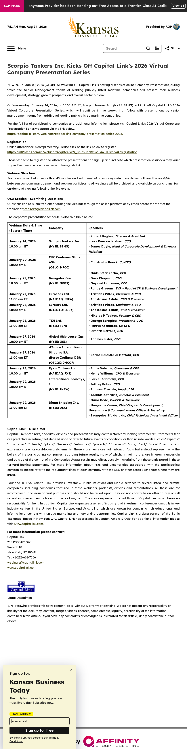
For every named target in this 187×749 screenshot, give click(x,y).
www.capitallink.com (21, 567)
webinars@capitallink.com (25, 562)
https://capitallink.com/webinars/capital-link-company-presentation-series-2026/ (65, 134)
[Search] (148, 48)
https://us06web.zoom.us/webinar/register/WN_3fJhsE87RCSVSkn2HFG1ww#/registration (72, 152)
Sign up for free (39, 730)
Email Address (21, 714)
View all (178, 5)
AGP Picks (12, 6)
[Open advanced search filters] (156, 48)
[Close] (71, 669)
